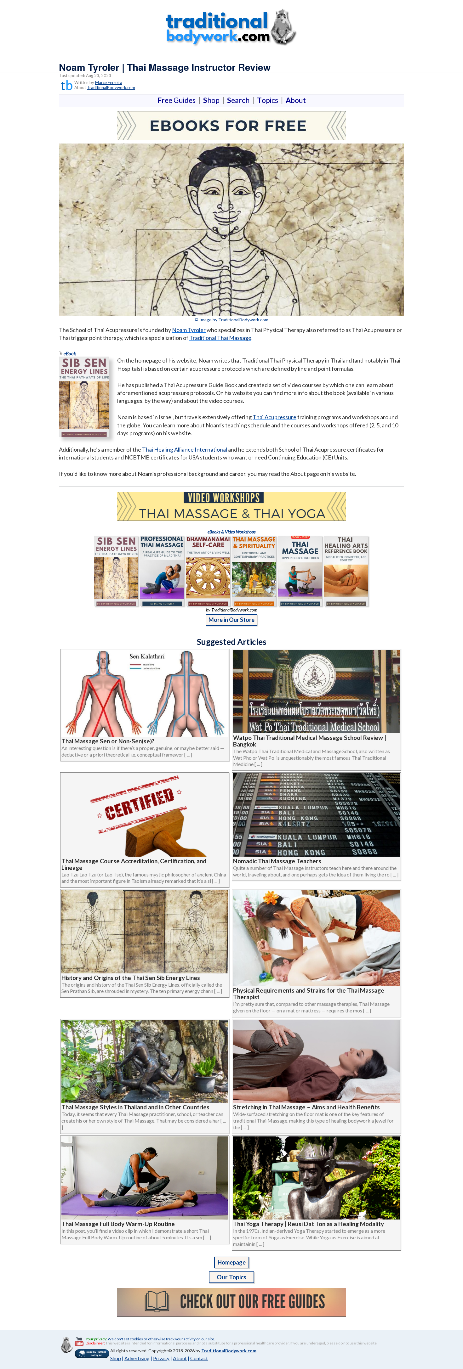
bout (296, 100)
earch (239, 100)
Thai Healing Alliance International (184, 449)
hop (212, 100)
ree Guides (177, 100)
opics (269, 100)
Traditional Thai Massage (220, 337)
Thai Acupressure (274, 417)
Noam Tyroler (189, 329)
